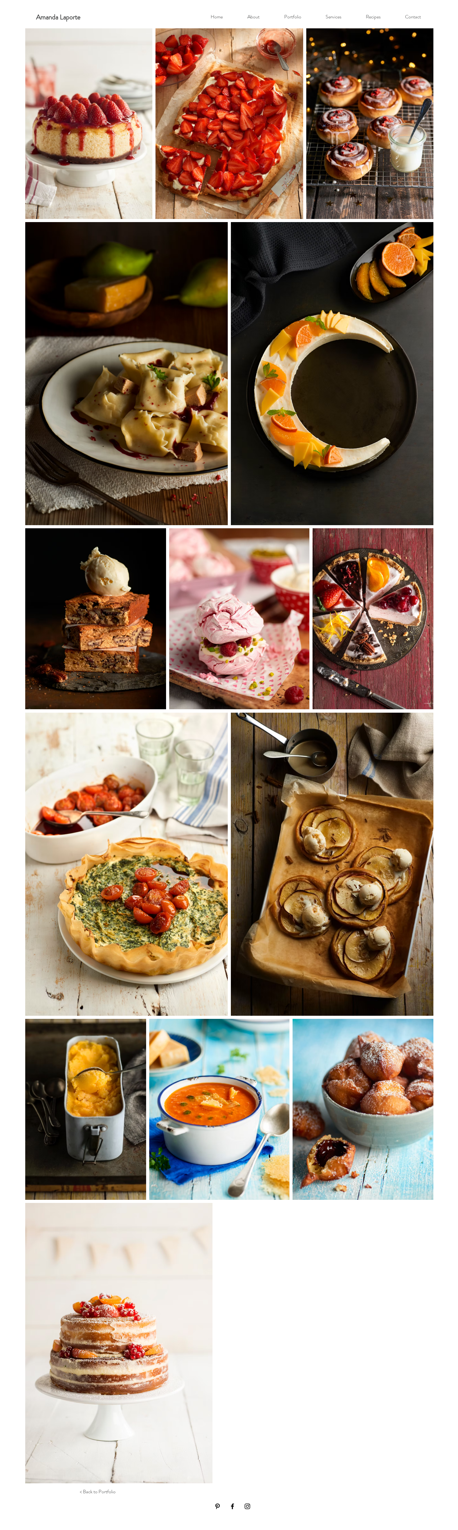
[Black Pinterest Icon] (217, 1506)
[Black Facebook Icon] (232, 1506)
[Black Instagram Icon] (247, 1506)
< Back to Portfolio (98, 1491)
